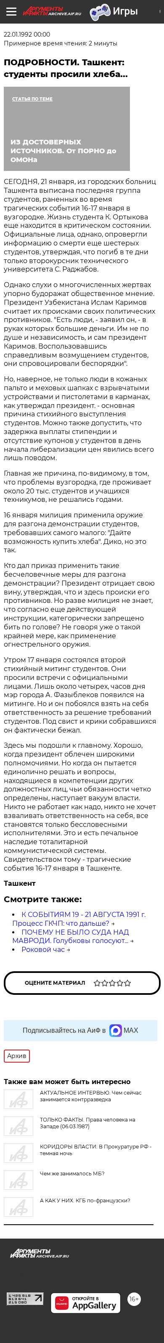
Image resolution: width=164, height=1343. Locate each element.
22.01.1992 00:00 (27, 34)
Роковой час (43, 950)
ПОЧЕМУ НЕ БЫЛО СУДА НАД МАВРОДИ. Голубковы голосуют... (70, 936)
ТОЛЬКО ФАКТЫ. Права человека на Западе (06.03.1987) (87, 1123)
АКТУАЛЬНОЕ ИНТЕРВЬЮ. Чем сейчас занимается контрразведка (91, 1096)
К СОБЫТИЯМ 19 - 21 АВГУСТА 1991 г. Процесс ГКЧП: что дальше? (78, 919)
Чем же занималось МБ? (72, 1173)
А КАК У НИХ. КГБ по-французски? (85, 1200)
